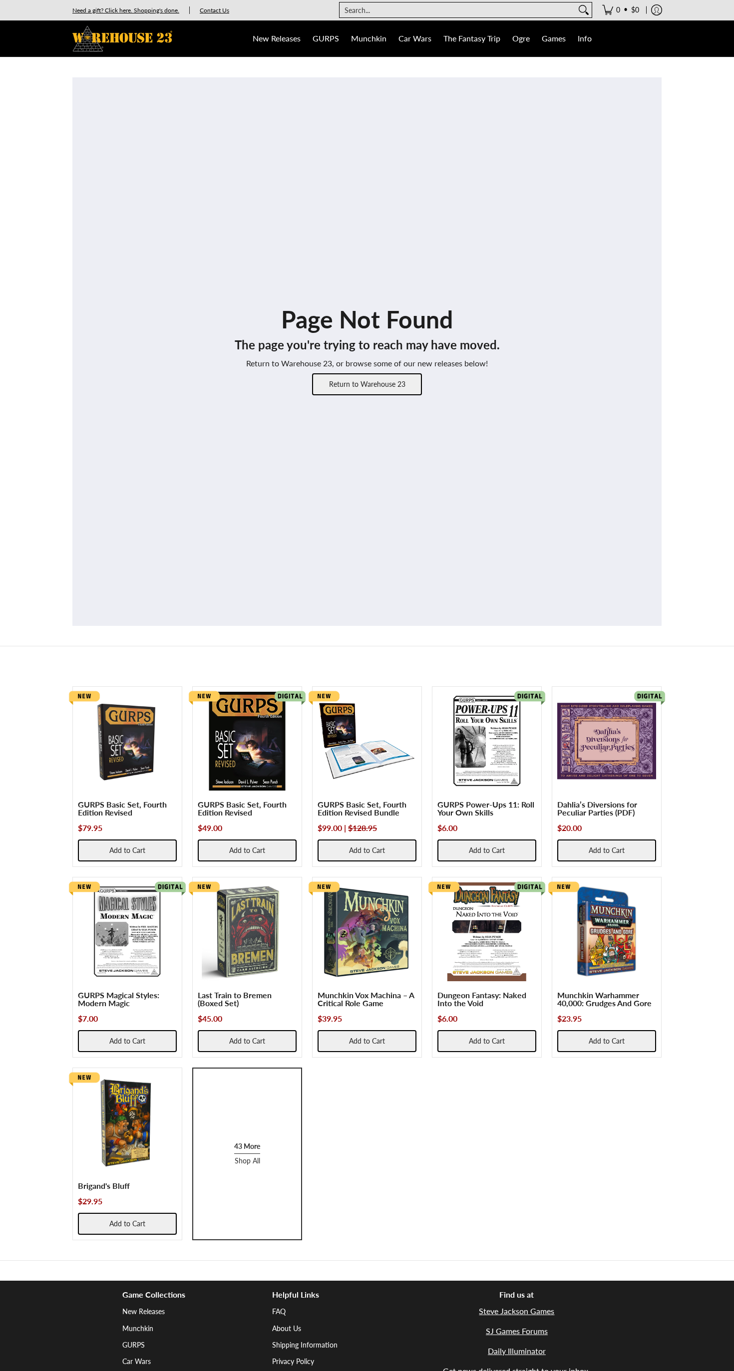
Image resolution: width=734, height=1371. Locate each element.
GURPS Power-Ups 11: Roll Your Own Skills (485, 808)
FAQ (279, 1311)
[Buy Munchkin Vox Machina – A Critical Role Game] (367, 931)
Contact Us (214, 10)
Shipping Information (305, 1345)
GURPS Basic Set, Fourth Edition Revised (122, 808)
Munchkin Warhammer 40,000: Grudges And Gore (604, 999)
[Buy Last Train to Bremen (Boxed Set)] (247, 931)
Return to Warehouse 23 (367, 384)
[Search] (584, 9)
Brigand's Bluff (104, 1185)
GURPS (133, 1345)
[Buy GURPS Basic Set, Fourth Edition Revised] (127, 741)
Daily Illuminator (517, 1351)
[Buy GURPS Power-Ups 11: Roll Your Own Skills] (486, 741)
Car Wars (136, 1361)
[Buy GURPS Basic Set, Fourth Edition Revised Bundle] (367, 741)
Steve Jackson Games (516, 1311)
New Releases (143, 1311)
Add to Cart (127, 850)
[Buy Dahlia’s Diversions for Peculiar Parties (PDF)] (606, 741)
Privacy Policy (293, 1361)
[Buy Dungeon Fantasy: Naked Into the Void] (486, 931)
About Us (286, 1328)
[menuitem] (621, 10)
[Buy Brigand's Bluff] (127, 1122)
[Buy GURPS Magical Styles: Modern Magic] (127, 931)
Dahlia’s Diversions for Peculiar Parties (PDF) (597, 808)
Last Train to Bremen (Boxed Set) (235, 999)
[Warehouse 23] (122, 38)
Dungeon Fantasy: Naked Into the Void (481, 999)
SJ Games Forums (517, 1331)
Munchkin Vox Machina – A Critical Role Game (366, 999)
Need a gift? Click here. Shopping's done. (125, 10)
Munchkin (137, 1328)
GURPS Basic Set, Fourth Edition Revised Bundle (362, 808)
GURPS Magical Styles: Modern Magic (118, 999)
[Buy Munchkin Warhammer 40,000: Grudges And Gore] (606, 931)
